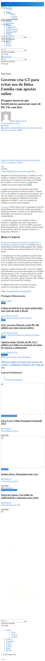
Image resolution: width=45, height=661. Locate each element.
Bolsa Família (21, 291)
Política (9, 34)
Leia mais (5, 435)
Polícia (8, 38)
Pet (7, 565)
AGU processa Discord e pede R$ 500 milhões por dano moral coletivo (20, 326)
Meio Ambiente (12, 556)
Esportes (9, 551)
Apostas (9, 291)
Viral (8, 574)
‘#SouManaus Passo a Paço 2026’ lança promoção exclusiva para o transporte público (24, 585)
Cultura (9, 41)
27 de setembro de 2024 (10, 123)
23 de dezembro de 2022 (10, 505)
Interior (9, 554)
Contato (14, 18)
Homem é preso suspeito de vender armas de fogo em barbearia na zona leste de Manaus (23, 594)
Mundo (9, 45)
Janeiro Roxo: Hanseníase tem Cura (19, 474)
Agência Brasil (20, 121)
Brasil (8, 30)
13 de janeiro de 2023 (9, 481)
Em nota (4, 207)
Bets (14, 291)
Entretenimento (12, 547)
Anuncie (14, 16)
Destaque (4, 469)
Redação (7, 428)
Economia (10, 23)
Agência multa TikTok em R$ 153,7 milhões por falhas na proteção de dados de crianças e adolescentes (21, 345)
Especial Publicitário (14, 380)
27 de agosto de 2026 (9, 316)
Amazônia (10, 535)
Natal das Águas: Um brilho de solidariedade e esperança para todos (20, 496)
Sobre (8, 4)
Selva (8, 572)
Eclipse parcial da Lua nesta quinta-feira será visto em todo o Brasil (22, 309)
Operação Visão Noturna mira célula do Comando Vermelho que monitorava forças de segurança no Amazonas (24, 599)
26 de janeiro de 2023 (9, 431)
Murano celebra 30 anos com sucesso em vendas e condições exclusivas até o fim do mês (22, 365)
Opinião (9, 563)
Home (8, 12)
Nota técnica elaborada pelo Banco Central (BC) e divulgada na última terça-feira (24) (21, 243)
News (8, 560)
